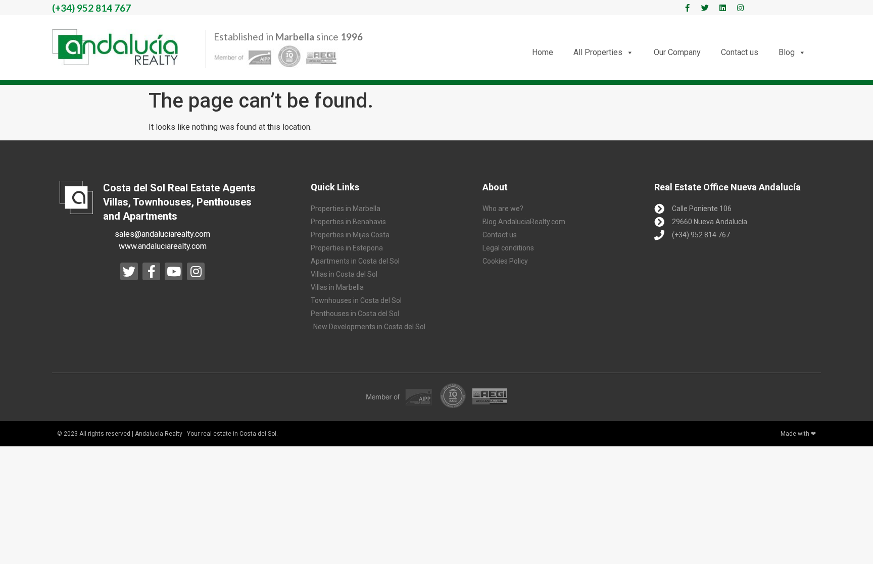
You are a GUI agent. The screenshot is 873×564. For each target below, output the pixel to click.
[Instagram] (740, 7)
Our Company (677, 52)
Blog (787, 52)
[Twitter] (704, 7)
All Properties (597, 52)
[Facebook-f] (687, 7)
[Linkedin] (722, 7)
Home (542, 52)
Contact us (739, 52)
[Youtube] (173, 271)
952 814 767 (91, 8)
